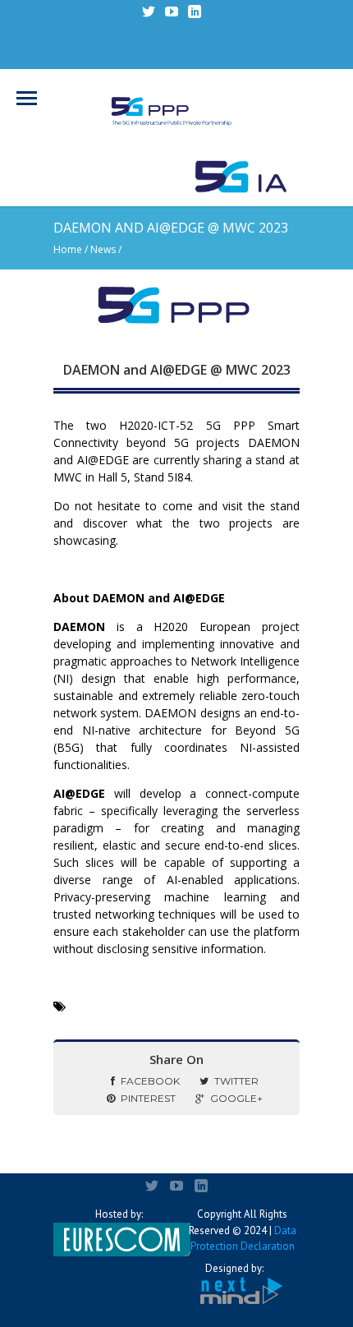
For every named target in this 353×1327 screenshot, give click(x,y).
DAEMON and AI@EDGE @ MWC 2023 (177, 370)
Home (67, 249)
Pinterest (148, 1098)
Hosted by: (119, 1214)
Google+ (236, 1098)
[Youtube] (171, 11)
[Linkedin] (194, 11)
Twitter (236, 1081)
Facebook (150, 1081)
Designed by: (234, 1268)
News (103, 249)
